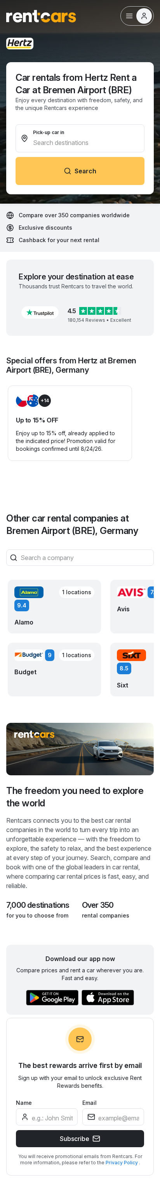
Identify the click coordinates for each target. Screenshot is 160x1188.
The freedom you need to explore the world (74, 797)
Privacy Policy (122, 1162)
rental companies (105, 915)
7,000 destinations (38, 905)
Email (89, 1102)
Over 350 (98, 905)
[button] (40, 312)
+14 (45, 400)
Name (24, 1102)
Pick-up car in (48, 132)
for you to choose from (37, 915)
